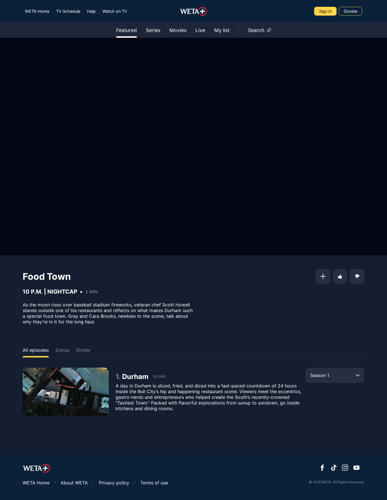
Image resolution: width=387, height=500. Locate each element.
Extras (62, 350)
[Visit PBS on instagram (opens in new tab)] (345, 468)
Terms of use (154, 483)
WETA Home (37, 11)
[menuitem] (37, 11)
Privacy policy (114, 483)
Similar (83, 350)
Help (91, 11)
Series (153, 30)
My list (221, 30)
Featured (126, 30)
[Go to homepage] (193, 11)
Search (256, 30)
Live (200, 30)
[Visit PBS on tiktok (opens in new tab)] (333, 468)
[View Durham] (66, 392)
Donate (350, 11)
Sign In (325, 11)
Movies (177, 30)
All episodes (36, 350)
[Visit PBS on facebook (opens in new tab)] (322, 468)
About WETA (74, 483)
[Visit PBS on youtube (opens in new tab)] (356, 468)
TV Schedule (68, 11)
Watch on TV (115, 11)
